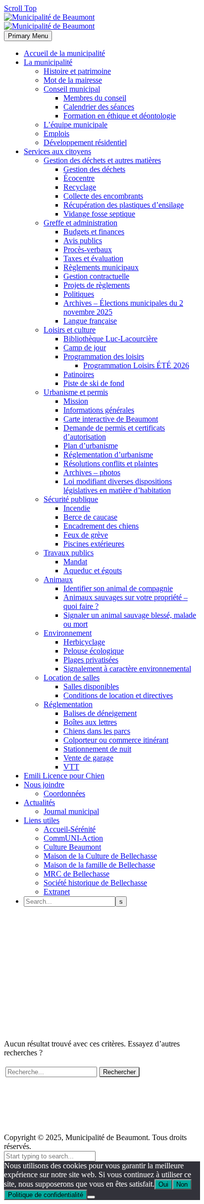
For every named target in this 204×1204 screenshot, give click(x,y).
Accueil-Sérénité (70, 829)
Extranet (57, 891)
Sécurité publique (71, 499)
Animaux (58, 579)
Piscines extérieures (93, 544)
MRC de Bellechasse (76, 874)
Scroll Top (20, 8)
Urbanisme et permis (76, 392)
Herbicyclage (84, 642)
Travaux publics (69, 552)
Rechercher (119, 1072)
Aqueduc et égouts (92, 570)
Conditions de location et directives (118, 695)
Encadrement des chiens (101, 526)
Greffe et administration (80, 223)
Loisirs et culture (70, 330)
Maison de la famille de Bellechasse (99, 865)
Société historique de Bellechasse (95, 882)
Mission (75, 401)
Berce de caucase (90, 517)
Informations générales (98, 410)
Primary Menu (28, 36)
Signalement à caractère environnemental (127, 668)
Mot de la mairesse (73, 80)
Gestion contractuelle (96, 276)
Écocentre (79, 178)
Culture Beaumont (72, 847)
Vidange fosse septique (99, 214)
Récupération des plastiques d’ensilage (123, 205)
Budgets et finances (93, 231)
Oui (163, 1184)
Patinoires (78, 374)
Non (182, 1184)
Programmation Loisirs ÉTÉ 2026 (136, 365)
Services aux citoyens (57, 151)
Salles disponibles (91, 686)
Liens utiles (41, 820)
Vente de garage (88, 758)
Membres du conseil (94, 98)
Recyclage (79, 187)
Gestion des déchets (94, 169)
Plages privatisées (90, 660)
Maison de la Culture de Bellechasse (100, 856)
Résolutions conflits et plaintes (110, 463)
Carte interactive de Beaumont (110, 419)
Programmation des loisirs (103, 356)
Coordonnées (64, 793)
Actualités (39, 802)
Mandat (75, 561)
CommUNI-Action (73, 838)
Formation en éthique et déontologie (119, 115)
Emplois (56, 133)
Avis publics (82, 240)
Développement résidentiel (85, 142)
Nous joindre (44, 784)
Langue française (90, 321)
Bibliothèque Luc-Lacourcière (110, 338)
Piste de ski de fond (93, 383)
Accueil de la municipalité (64, 53)
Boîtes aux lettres (90, 722)
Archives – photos (91, 472)
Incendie (76, 508)
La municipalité (48, 62)
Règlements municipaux (101, 267)
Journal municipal (71, 811)
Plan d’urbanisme (90, 445)
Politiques (78, 294)
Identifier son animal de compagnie (118, 588)
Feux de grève (85, 535)
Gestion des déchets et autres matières (102, 160)
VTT (71, 767)
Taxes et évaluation (93, 258)
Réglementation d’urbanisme (108, 454)
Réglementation (68, 704)
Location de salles (72, 677)
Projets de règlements (96, 285)
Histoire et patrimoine (77, 71)
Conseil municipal (72, 89)
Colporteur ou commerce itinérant (115, 740)
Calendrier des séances (98, 107)
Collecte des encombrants (103, 196)
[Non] (91, 1197)
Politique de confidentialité (45, 1195)
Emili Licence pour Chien (64, 775)
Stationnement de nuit (97, 749)
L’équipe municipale (75, 124)
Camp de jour (84, 347)
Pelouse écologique (93, 651)
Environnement (68, 633)
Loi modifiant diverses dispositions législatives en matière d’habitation (117, 485)
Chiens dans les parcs (96, 731)
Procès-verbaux (87, 249)
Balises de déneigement (100, 713)
